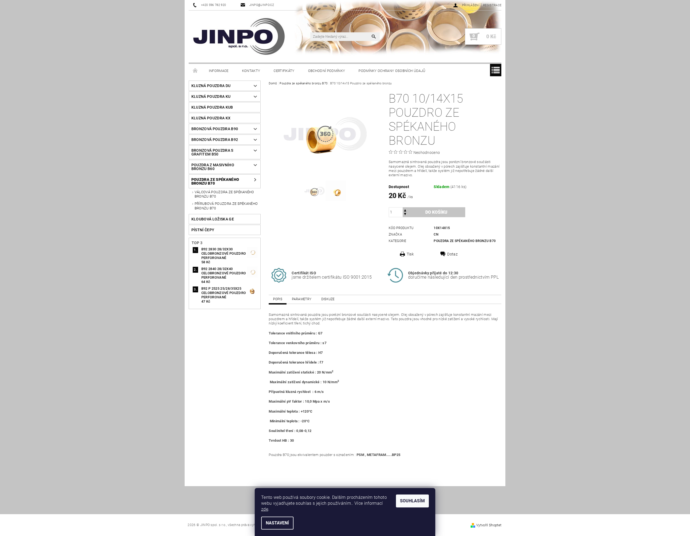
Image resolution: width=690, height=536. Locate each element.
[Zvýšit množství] (405, 209)
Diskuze (328, 299)
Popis (277, 299)
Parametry (301, 299)
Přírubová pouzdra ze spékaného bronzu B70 (226, 206)
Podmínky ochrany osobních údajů (391, 71)
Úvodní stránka (195, 71)
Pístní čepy (203, 230)
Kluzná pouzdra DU (210, 86)
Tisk (410, 254)
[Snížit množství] (405, 214)
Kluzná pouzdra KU (210, 96)
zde (264, 509)
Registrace (492, 5)
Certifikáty (284, 71)
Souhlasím (412, 500)
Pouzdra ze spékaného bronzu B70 (215, 181)
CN (436, 234)
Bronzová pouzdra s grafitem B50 (212, 152)
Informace (219, 71)
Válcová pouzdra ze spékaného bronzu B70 (224, 194)
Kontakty (251, 71)
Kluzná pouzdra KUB (212, 107)
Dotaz (452, 254)
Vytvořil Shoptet (488, 525)
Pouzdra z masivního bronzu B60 (212, 167)
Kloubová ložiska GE (212, 219)
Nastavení (277, 522)
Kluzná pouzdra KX (210, 118)
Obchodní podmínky (326, 71)
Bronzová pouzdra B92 (214, 139)
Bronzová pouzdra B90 (214, 129)
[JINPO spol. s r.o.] (239, 36)
